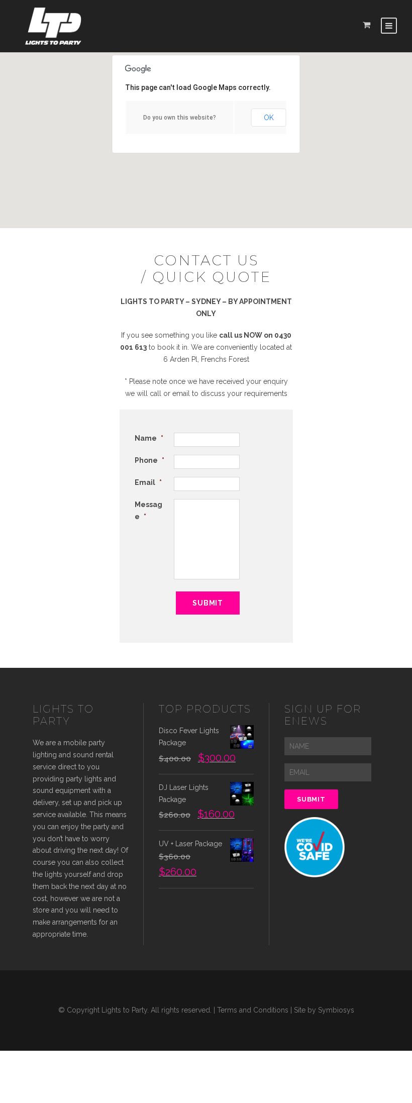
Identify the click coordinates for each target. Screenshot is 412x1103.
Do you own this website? (179, 117)
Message (148, 510)
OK (269, 118)
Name (149, 438)
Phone (149, 460)
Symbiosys (336, 1010)
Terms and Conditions (252, 1010)
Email (148, 482)
